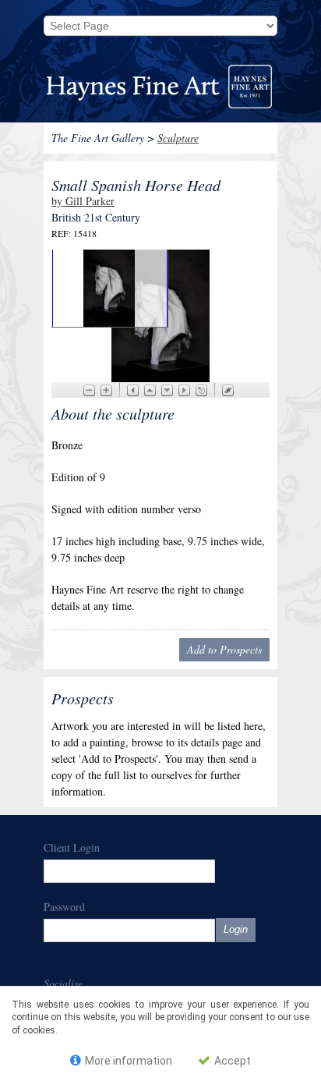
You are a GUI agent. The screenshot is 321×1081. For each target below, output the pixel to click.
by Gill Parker (83, 200)
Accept (231, 1060)
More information (127, 1060)
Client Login (72, 847)
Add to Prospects (224, 649)
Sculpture (178, 137)
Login (236, 929)
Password (64, 906)
